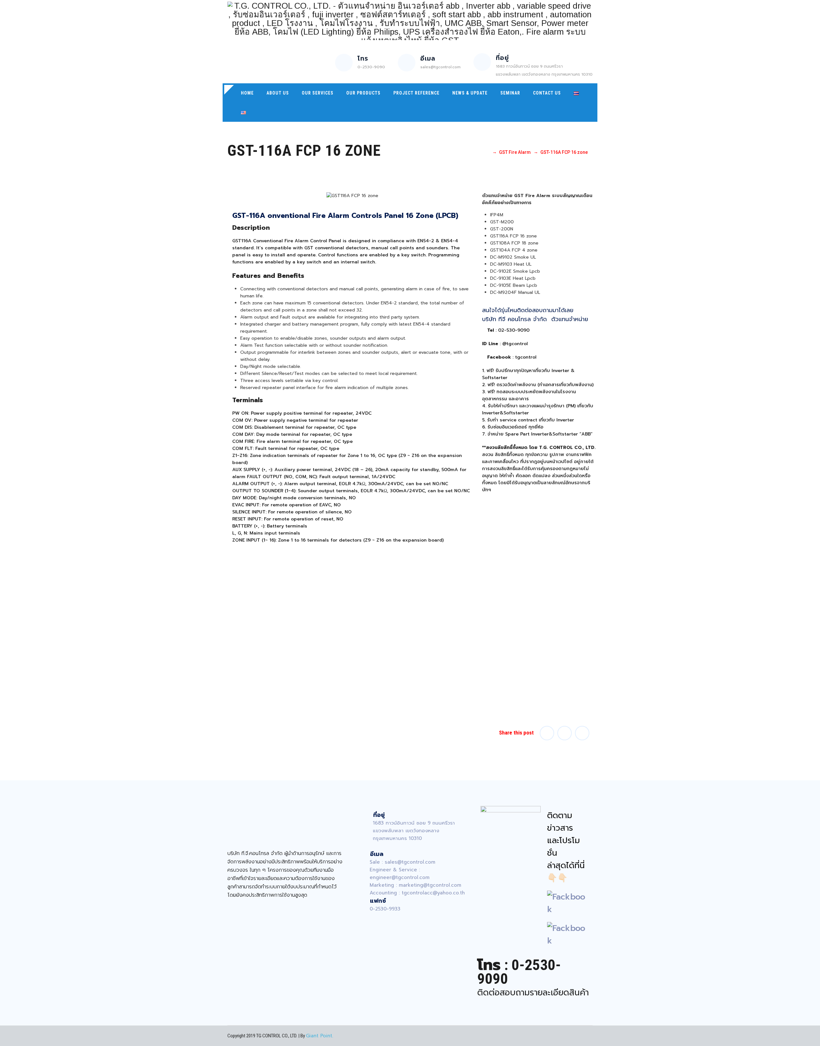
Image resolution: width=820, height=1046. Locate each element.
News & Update (470, 92)
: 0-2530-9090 (519, 971)
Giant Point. (319, 1035)
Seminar (510, 92)
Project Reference (416, 92)
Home (247, 92)
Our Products (363, 92)
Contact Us (547, 92)
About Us (277, 92)
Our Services (317, 92)
